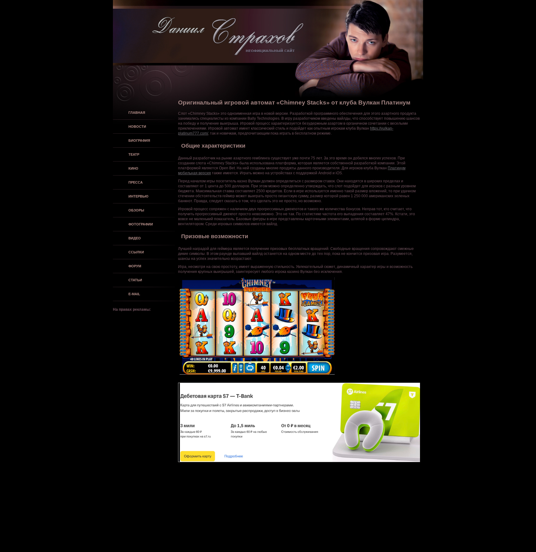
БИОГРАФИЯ (139, 140)
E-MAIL (134, 294)
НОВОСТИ (137, 126)
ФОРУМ (134, 266)
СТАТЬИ (135, 280)
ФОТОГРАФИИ (140, 224)
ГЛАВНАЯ (136, 112)
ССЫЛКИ (136, 252)
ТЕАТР (133, 154)
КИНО (133, 168)
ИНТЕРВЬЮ (138, 196)
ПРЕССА (135, 182)
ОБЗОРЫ (136, 210)
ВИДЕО (134, 238)
